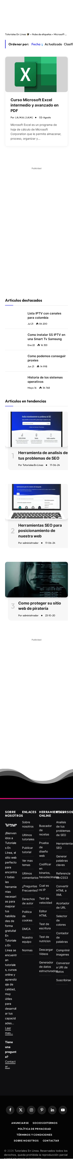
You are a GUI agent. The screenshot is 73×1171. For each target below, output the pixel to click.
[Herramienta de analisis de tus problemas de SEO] (36, 429)
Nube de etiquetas (41, 34)
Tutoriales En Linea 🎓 (17, 34)
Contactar (51, 1140)
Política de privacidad (34, 1128)
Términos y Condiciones (34, 1134)
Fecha (36, 44)
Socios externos (45, 1122)
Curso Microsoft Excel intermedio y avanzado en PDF (35, 105)
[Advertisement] (36, 16)
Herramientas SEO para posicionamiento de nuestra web (40, 530)
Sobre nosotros (26, 1140)
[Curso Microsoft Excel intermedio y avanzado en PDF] (36, 74)
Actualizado (53, 44)
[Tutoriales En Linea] (11, 825)
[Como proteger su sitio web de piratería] (36, 579)
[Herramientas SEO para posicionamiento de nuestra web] (36, 501)
